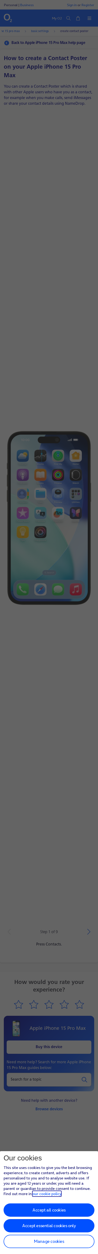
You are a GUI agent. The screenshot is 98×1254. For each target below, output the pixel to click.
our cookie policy (47, 1193)
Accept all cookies (49, 1210)
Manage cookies (49, 1241)
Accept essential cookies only (49, 1226)
